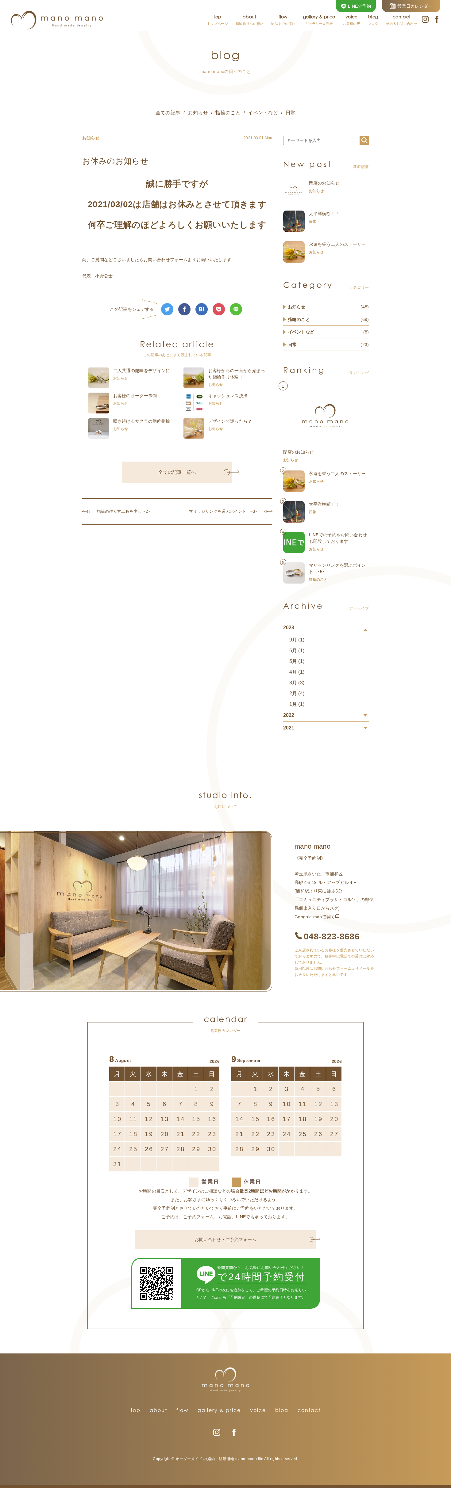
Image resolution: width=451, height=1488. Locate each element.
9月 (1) (297, 639)
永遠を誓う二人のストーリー (337, 244)
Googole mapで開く (315, 916)
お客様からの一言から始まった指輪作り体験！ (236, 373)
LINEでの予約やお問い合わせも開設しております (338, 538)
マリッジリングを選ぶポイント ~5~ (337, 568)
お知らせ (198, 112)
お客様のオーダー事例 (135, 395)
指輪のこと (228, 112)
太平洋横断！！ (324, 213)
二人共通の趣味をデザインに (141, 370)
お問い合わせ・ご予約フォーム (225, 1239)
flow (182, 1410)
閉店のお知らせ (324, 183)
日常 (291, 112)
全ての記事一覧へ (177, 472)
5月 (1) (297, 661)
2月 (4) (297, 693)
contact (309, 1410)
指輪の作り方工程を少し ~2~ (124, 511)
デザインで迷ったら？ (230, 421)
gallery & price (219, 1410)
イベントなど (263, 112)
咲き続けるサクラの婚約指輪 (141, 421)
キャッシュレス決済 (228, 395)
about (158, 1410)
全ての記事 (168, 112)
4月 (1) (297, 672)
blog (281, 1410)
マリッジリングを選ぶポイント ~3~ (223, 511)
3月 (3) (297, 682)
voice (258, 1410)
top (136, 1410)
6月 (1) (297, 650)
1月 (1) (297, 704)
